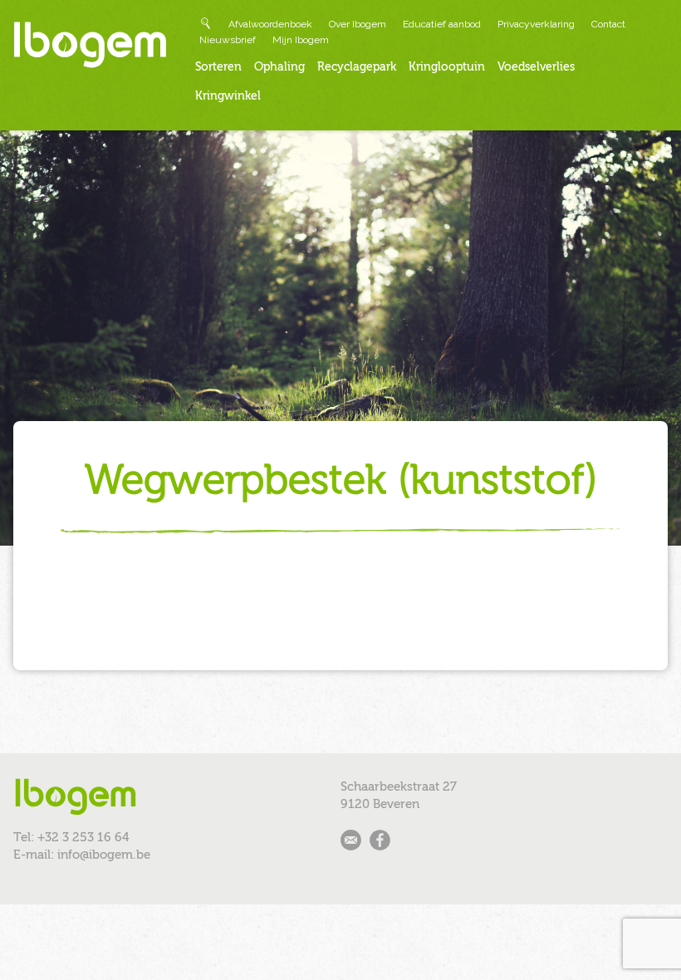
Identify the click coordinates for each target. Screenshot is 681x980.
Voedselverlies (536, 67)
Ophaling (279, 67)
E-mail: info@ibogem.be (81, 854)
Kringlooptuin (447, 67)
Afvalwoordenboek (270, 24)
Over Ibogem (357, 24)
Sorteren (218, 67)
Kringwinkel (228, 96)
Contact (608, 24)
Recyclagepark (356, 67)
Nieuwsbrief (227, 40)
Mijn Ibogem (300, 40)
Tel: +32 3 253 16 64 (71, 837)
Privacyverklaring (536, 24)
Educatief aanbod (442, 24)
